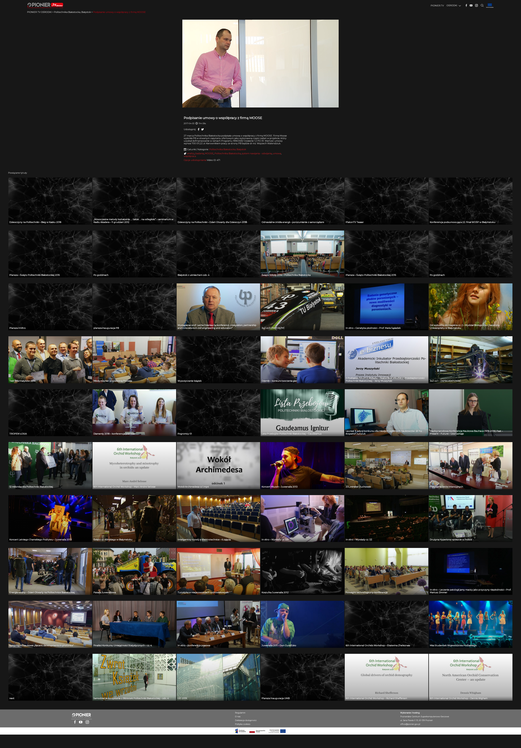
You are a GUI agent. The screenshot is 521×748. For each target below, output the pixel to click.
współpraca (190, 156)
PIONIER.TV (437, 5)
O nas (237, 716)
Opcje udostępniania (195, 160)
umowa (277, 153)
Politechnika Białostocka (228, 153)
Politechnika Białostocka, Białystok (227, 149)
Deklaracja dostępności (246, 720)
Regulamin (240, 713)
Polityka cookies (242, 724)
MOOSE (209, 153)
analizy (190, 153)
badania (199, 153)
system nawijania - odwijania (257, 153)
